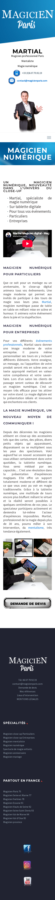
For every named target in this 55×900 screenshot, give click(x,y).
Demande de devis (27, 687)
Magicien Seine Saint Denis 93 (18, 810)
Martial (46, 302)
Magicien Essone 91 (13, 802)
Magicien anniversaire (14, 752)
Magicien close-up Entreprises (19, 737)
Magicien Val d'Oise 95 (14, 818)
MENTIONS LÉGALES (27, 699)
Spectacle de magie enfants (17, 749)
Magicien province (12, 822)
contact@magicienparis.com (32, 80)
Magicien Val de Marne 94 (16, 814)
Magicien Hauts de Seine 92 (17, 806)
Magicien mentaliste (14, 741)
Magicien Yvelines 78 (13, 799)
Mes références (27, 691)
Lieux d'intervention (27, 695)
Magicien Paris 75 (12, 791)
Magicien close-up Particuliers (19, 733)
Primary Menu (49, 137)
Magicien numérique (13, 745)
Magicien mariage (12, 756)
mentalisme (36, 527)
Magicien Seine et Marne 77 (17, 795)
